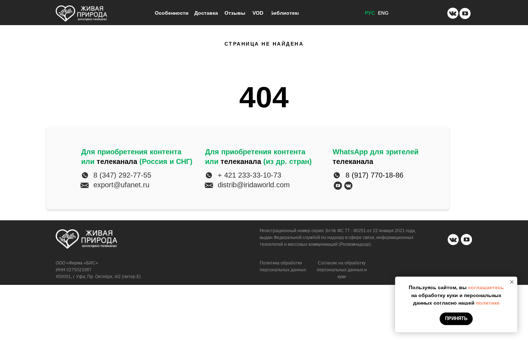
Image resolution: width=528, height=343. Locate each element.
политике (488, 303)
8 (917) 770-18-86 (374, 175)
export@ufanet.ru (121, 185)
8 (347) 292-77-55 (122, 175)
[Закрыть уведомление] (511, 282)
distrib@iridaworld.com (254, 185)
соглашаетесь (486, 287)
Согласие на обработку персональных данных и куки (342, 269)
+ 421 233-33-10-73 (249, 175)
